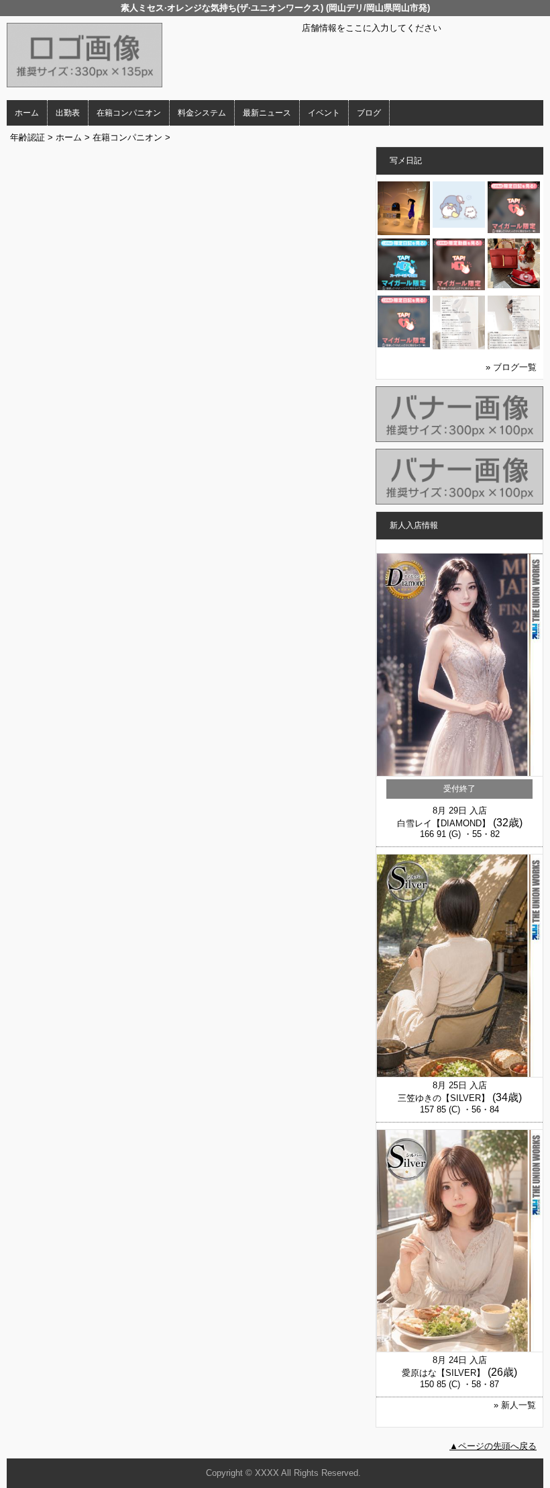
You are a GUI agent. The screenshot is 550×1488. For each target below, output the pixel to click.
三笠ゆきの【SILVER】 (444, 1098)
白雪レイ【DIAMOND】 (443, 823)
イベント (324, 113)
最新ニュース (267, 113)
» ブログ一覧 (511, 367)
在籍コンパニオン (129, 113)
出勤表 (68, 113)
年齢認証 (27, 137)
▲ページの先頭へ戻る (493, 1446)
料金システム (202, 113)
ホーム (27, 113)
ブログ (369, 113)
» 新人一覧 (515, 1405)
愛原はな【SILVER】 (443, 1373)
